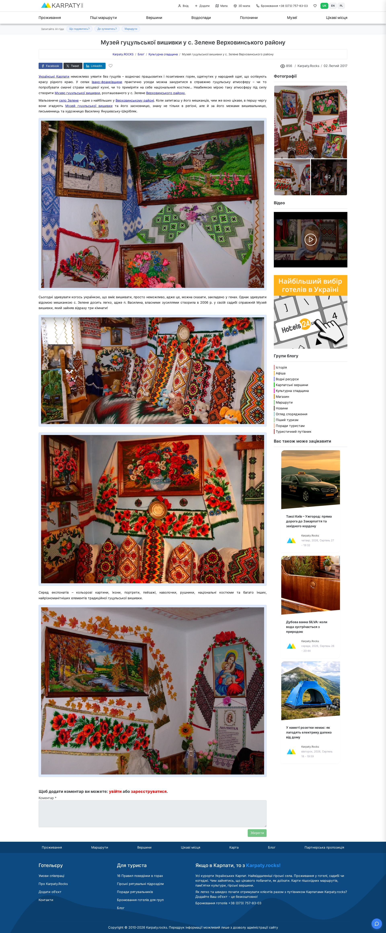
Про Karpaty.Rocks (53, 884)
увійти (115, 791)
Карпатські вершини (292, 385)
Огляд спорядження (291, 414)
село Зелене (69, 100)
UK (324, 5)
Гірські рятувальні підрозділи (140, 884)
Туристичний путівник (293, 432)
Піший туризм (287, 420)
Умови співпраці (51, 876)
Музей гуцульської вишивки (89, 106)
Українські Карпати (54, 76)
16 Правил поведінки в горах (140, 876)
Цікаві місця (336, 17)
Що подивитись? (79, 28)
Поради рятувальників (135, 892)
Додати (204, 5)
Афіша (280, 373)
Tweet (74, 66)
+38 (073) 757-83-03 (284, 5)
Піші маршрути (103, 17)
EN (333, 5)
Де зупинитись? (107, 28)
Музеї (292, 17)
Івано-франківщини (107, 82)
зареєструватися (149, 791)
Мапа (224, 5)
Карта (234, 847)
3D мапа (244, 5)
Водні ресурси (287, 379)
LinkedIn (96, 66)
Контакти (46, 900)
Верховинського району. (165, 93)
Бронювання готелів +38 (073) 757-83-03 (228, 903)
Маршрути (131, 28)
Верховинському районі (135, 100)
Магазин (282, 397)
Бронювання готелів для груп (140, 900)
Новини (282, 408)
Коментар (47, 798)
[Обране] (315, 6)
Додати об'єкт (50, 892)
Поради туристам (290, 426)
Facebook (52, 66)
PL (341, 5)
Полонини (249, 17)
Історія (281, 367)
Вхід (185, 5)
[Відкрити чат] (377, 924)
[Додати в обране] (110, 66)
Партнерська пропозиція (324, 847)
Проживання (50, 17)
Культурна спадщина (292, 391)
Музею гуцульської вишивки (77, 93)
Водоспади (201, 17)
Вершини (154, 17)
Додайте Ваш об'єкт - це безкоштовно (226, 897)
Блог (271, 847)
